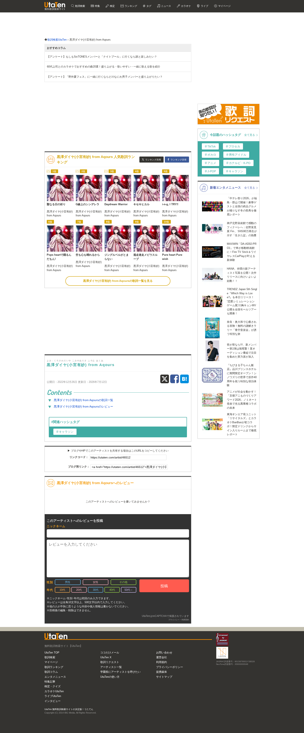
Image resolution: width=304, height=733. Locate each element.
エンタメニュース (55, 676)
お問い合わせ (164, 652)
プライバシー (174, 620)
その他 (123, 582)
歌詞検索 (79, 6)
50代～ (128, 589)
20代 (79, 589)
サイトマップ (164, 676)
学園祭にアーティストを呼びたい (120, 671)
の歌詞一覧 (83, 400)
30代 (95, 589)
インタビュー (52, 701)
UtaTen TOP (51, 652)
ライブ (204, 6)
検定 (112, 6)
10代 (62, 589)
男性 (67, 582)
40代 (112, 589)
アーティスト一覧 (111, 667)
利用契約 (185, 620)
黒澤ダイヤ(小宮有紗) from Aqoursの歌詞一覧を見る (118, 280)
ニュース (165, 6)
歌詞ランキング (53, 667)
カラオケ (185, 6)
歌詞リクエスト (109, 662)
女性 (95, 582)
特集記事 (49, 681)
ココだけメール (109, 652)
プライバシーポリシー (169, 667)
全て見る (250, 134)
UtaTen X (105, 657)
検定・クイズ (52, 686)
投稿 (164, 586)
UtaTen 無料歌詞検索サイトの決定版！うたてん (68, 709)
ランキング (130, 6)
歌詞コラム (51, 671)
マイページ (51, 662)
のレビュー (83, 406)
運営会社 (161, 657)
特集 (97, 6)
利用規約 (161, 662)
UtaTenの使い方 (110, 676)
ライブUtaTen (52, 696)
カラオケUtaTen (54, 691)
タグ (148, 6)
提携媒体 (161, 671)
